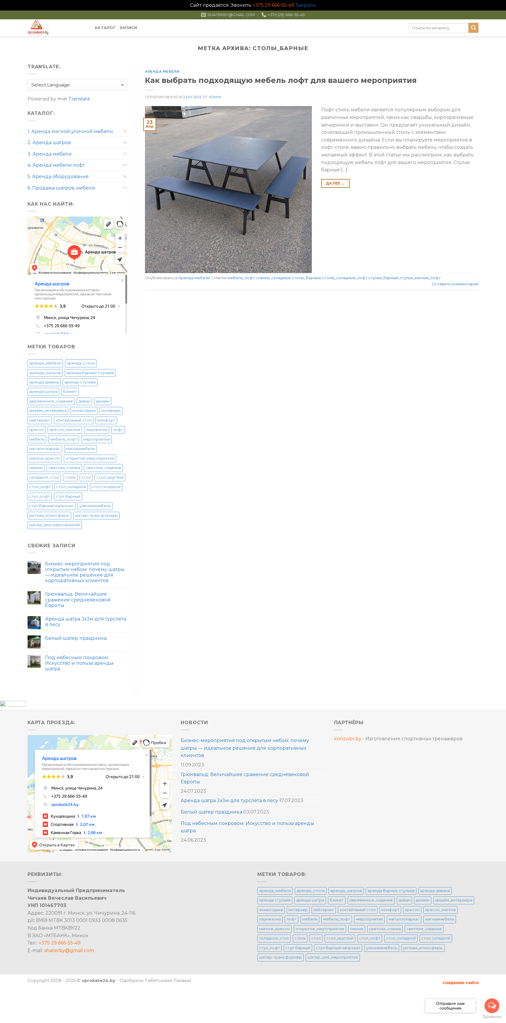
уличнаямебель (95, 506)
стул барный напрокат (51, 506)
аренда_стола (81, 363)
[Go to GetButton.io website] (492, 1017)
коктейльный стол (74, 420)
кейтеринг (39, 420)
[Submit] (473, 28)
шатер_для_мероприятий (54, 525)
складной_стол (44, 477)
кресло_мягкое (64, 429)
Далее (335, 183)
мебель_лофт (63, 439)
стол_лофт (40, 487)
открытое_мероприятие (90, 458)
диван (84, 401)
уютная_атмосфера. (49, 515)
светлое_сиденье (103, 468)
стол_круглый (110, 477)
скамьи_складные (273, 278)
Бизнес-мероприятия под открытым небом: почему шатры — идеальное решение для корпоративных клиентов (84, 572)
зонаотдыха (84, 410)
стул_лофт (39, 496)
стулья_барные (383, 278)
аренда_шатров (45, 373)
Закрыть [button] (305, 5)
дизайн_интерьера (47, 410)
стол (86, 477)
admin (215, 97)
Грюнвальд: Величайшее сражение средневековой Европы (78, 599)
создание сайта (460, 982)
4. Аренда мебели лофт (56, 165)
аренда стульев (80, 382)
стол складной (106, 487)
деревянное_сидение (51, 401)
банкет (70, 391)
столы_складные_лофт (344, 278)
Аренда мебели (162, 71)
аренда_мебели (45, 363)
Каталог (105, 27)
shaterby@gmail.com (69, 950)
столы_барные (306, 278)
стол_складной (71, 487)
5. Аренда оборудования (58, 176)
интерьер (111, 410)
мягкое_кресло (44, 458)
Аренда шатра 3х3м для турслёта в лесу (85, 621)
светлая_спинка (64, 468)
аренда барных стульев (90, 373)
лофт (118, 429)
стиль (70, 477)
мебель (37, 439)
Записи (128, 27)
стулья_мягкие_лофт (420, 278)
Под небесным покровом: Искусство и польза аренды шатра (79, 663)
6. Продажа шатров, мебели (61, 188)
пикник (36, 468)
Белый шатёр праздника (76, 638)
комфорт (106, 420)
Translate (79, 99)
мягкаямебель (80, 448)
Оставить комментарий (455, 284)
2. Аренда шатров (49, 142)
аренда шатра (43, 391)
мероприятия (96, 439)
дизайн (103, 401)
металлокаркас (44, 448)
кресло (36, 429)
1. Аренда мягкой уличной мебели (70, 131)
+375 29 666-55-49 (273, 5)
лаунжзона (96, 429)
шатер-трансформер (96, 515)
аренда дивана (44, 382)
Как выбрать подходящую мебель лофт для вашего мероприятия (281, 80)
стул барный (68, 496)
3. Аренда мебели (50, 154)
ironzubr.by (347, 738)
